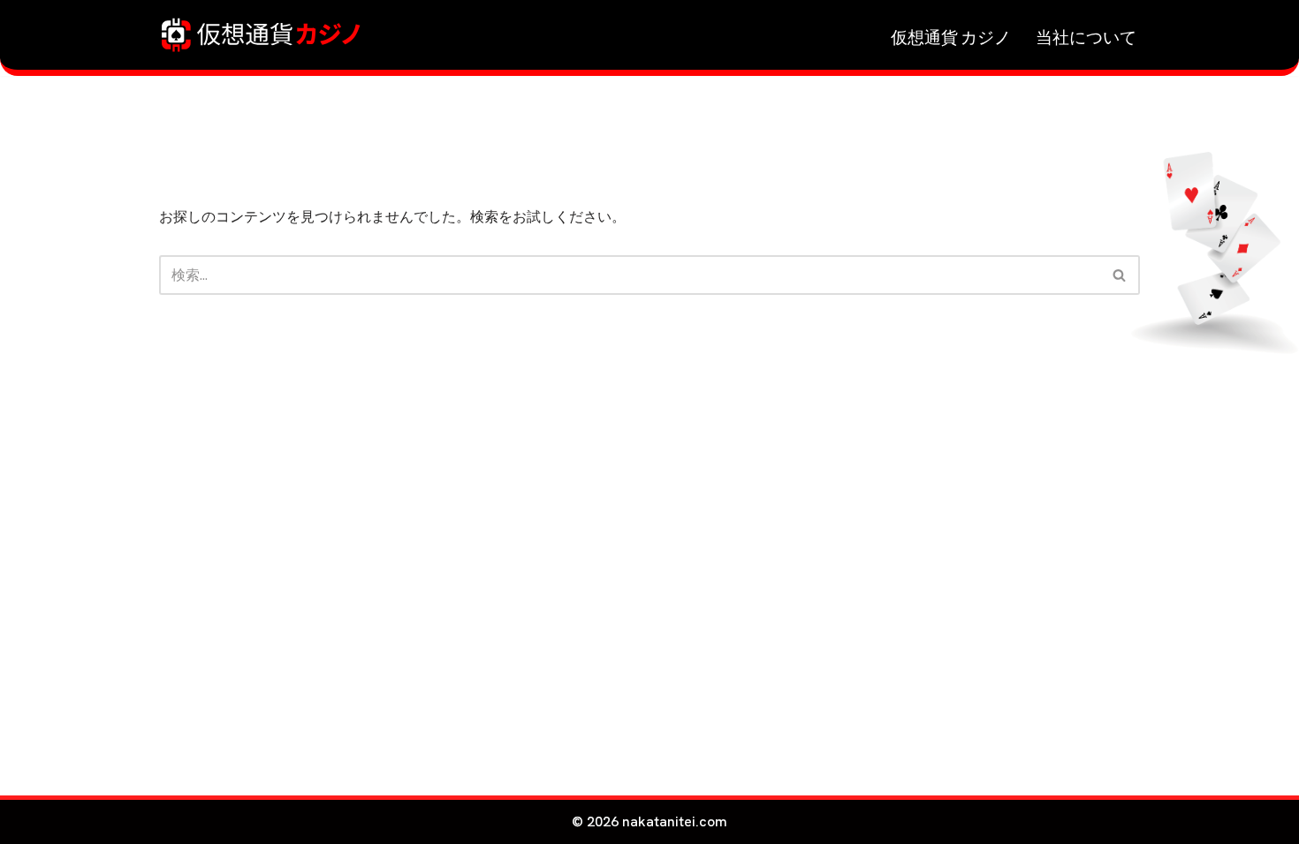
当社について (1086, 35)
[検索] (1120, 275)
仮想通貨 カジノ (951, 35)
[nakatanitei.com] (260, 35)
